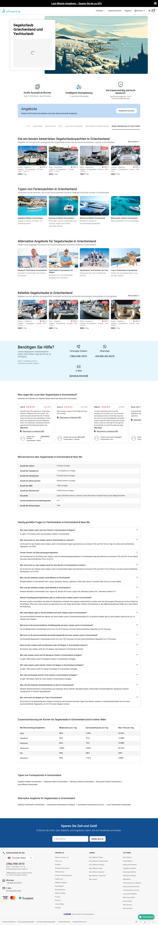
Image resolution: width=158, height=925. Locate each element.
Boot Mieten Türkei (96, 857)
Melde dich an (98, 839)
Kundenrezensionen (62, 868)
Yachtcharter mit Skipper (132, 883)
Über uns (58, 861)
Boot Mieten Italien (96, 868)
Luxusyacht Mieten (130, 894)
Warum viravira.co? (62, 857)
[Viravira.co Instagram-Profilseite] (136, 922)
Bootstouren (127, 905)
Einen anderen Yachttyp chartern (97, 126)
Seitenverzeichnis (8, 922)
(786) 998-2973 (15, 863)
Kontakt (58, 908)
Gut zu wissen (50, 126)
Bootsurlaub (127, 901)
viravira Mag (59, 904)
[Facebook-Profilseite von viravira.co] (141, 922)
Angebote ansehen (126, 111)
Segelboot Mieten (129, 868)
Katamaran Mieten (129, 872)
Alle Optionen (128, 908)
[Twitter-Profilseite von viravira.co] (149, 922)
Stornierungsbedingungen (46, 922)
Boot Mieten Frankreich (97, 876)
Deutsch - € (141, 11)
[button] (17, 156)
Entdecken (99, 11)
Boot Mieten (127, 857)
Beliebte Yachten (24, 126)
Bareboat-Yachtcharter (131, 887)
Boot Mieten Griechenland (98, 861)
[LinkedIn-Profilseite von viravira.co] (145, 922)
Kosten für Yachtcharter (74, 126)
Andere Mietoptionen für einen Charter (126, 126)
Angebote (128, 11)
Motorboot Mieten (129, 876)
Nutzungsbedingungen (26, 922)
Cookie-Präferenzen (79, 922)
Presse (57, 897)
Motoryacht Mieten (130, 865)
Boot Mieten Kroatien (96, 865)
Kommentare (37, 126)
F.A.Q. (60, 126)
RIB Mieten (127, 879)
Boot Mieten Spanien (96, 872)
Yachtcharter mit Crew (131, 890)
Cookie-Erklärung (64, 922)
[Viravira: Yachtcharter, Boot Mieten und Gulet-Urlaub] (11, 11)
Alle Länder (93, 879)
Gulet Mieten (127, 861)
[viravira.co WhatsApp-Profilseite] (154, 922)
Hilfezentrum (59, 872)
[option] (32, 160)
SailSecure (59, 879)
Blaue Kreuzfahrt (129, 897)
